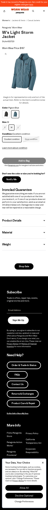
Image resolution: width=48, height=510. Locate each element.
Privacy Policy (32, 433)
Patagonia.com (13, 165)
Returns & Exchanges (23, 393)
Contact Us (17, 384)
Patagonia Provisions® (12, 453)
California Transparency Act (33, 441)
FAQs (17, 374)
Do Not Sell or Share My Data (17, 413)
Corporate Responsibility (32, 451)
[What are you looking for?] (33, 11)
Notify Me (11, 179)
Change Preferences (24, 501)
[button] (4, 11)
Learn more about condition (14, 148)
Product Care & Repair (23, 403)
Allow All (24, 487)
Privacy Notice (12, 344)
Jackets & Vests (18, 20)
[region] (24, 483)
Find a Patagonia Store (14, 434)
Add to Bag (24, 160)
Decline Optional (24, 495)
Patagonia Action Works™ (14, 444)
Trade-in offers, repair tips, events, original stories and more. (22, 299)
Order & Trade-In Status (24, 365)
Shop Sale (24, 266)
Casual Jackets (33, 20)
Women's (6, 20)
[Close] (43, 463)
